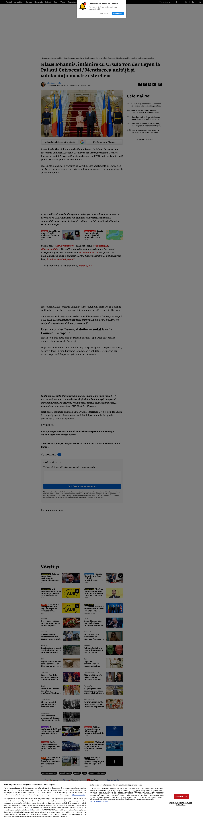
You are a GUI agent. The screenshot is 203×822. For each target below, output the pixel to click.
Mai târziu (104, 13)
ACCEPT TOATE (181, 797)
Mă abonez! (117, 13)
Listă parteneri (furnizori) (99, 801)
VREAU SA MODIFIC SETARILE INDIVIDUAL (180, 804)
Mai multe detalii (78, 795)
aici (31, 810)
